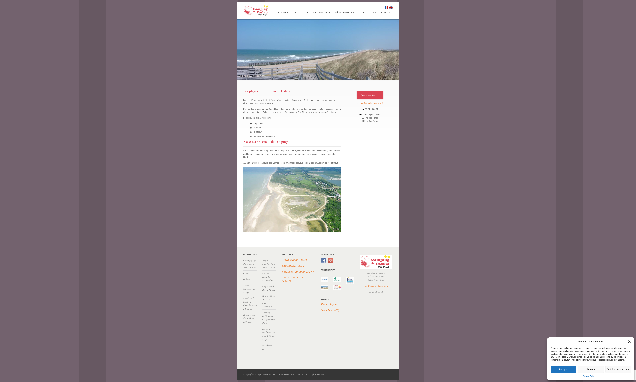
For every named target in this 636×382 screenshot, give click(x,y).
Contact (387, 12)
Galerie (246, 279)
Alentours (368, 12)
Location (301, 12)
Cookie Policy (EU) (330, 310)
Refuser (590, 369)
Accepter (563, 369)
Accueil (283, 12)
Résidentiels (345, 12)
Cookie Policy (589, 376)
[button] (629, 341)
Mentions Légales (329, 304)
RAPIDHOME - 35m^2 (293, 265)
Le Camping (321, 12)
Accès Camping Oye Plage (249, 289)
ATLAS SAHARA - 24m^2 (294, 259)
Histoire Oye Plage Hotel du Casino (249, 318)
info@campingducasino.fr (371, 103)
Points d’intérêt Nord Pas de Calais (268, 264)
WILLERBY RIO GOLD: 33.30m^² (298, 271)
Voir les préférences (618, 369)
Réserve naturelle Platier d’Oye (268, 277)
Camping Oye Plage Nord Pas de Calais (249, 264)
